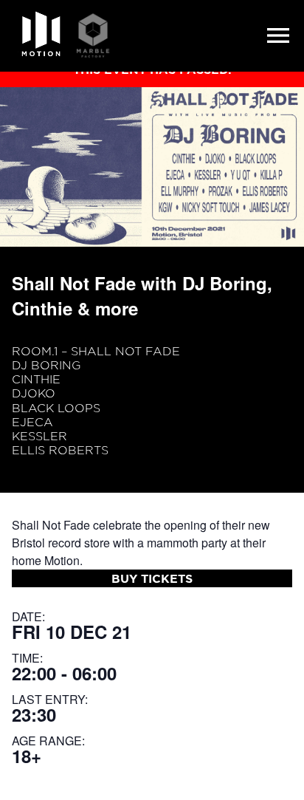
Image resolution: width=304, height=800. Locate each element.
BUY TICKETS (152, 578)
